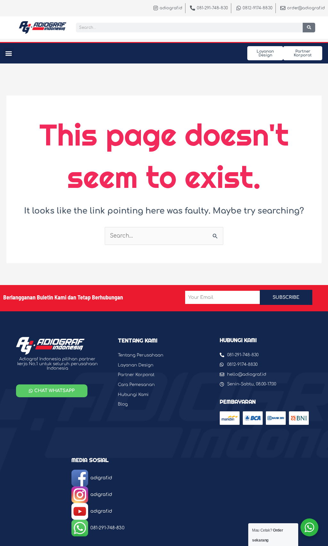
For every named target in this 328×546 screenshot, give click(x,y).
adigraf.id (101, 477)
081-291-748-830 (107, 527)
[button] (8, 53)
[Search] (309, 27)
